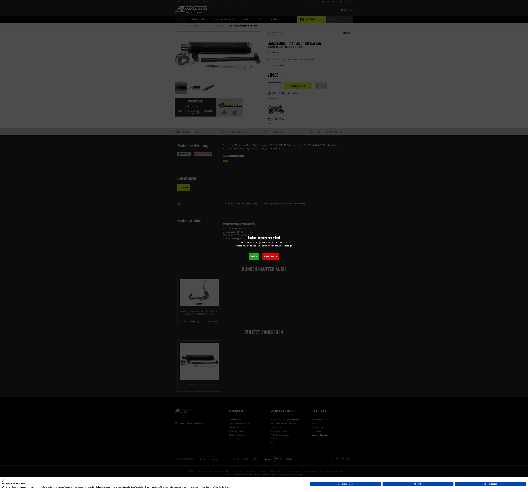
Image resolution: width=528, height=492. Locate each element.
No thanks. (269, 256)
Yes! (253, 256)
